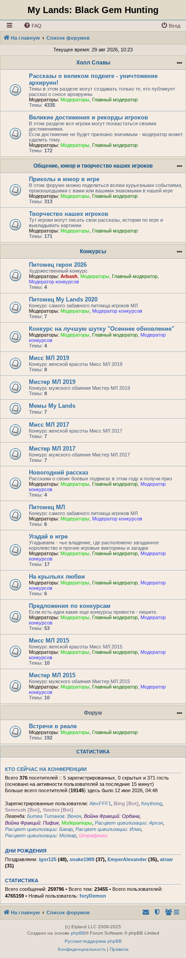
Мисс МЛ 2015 (49, 640)
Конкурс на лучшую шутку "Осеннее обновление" (101, 328)
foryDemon (92, 896)
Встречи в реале (53, 726)
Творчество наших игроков (68, 213)
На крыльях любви (57, 576)
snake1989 (82, 859)
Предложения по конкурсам (70, 605)
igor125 (47, 859)
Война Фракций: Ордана (112, 816)
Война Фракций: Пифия (32, 823)
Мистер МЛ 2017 (52, 448)
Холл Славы (93, 62)
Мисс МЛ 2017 (49, 424)
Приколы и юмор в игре (64, 179)
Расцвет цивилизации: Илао (108, 829)
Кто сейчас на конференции (46, 769)
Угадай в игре (48, 536)
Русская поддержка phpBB (93, 941)
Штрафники (93, 835)
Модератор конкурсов (54, 281)
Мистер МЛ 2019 (52, 382)
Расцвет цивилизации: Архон (129, 823)
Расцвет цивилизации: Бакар (39, 829)
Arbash (69, 276)
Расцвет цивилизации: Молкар (40, 835)
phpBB (78, 933)
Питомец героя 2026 (58, 264)
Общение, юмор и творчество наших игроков (93, 166)
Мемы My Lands (52, 405)
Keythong (151, 803)
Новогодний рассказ (58, 472)
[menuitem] (32, 25)
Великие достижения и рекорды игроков (88, 117)
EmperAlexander (127, 859)
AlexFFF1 (100, 803)
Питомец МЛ (47, 507)
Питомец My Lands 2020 (63, 299)
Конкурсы (93, 251)
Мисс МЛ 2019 (49, 358)
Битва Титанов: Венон (54, 816)
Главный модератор (115, 99)
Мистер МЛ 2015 (52, 675)
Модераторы (74, 99)
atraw (166, 859)
